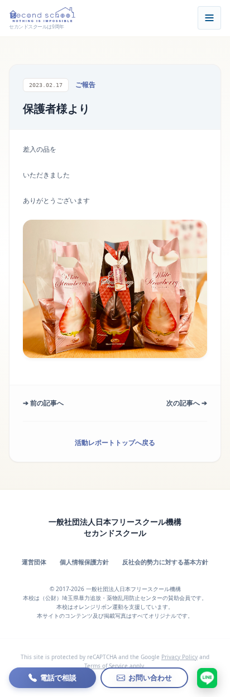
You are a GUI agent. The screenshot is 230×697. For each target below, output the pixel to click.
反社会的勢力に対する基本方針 (165, 562)
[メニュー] (209, 18)
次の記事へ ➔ (186, 403)
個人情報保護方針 (84, 562)
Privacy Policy (179, 657)
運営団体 (34, 562)
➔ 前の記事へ (43, 403)
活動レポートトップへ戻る (115, 442)
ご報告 (85, 84)
